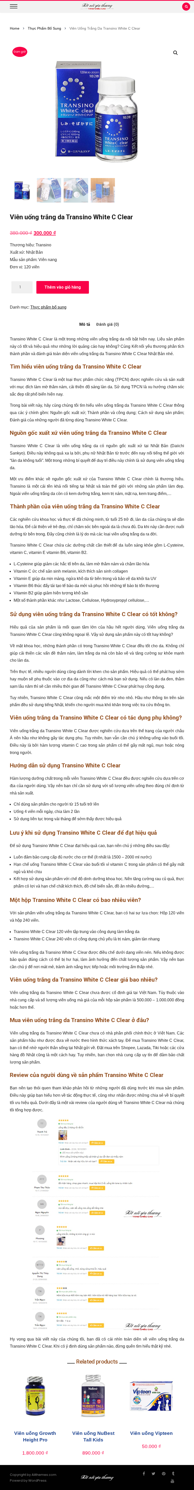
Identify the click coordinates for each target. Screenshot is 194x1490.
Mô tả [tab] (84, 324)
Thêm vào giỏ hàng (62, 287)
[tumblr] (173, 1474)
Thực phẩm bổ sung (44, 28)
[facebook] (144, 1474)
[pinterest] (163, 1474)
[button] (175, 52)
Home (14, 28)
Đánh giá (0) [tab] (107, 324)
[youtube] (172, 1481)
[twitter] (153, 1474)
